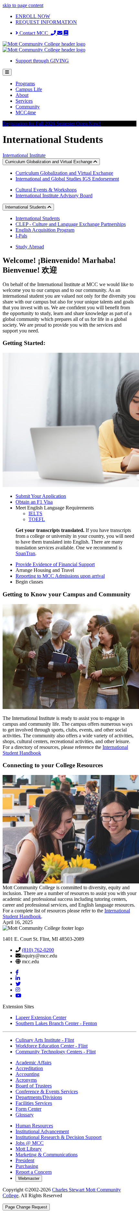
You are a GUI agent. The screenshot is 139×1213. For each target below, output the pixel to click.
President (25, 1160)
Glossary (25, 1114)
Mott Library (29, 1149)
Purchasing (27, 1166)
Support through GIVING (42, 60)
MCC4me (26, 112)
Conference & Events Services (47, 1091)
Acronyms (26, 1080)
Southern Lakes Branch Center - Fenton (56, 1023)
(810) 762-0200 (38, 950)
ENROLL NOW (33, 16)
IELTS (35, 513)
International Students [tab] (26, 207)
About (22, 95)
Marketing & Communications (47, 1154)
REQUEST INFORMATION (46, 22)
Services (24, 101)
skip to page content (23, 5)
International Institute (24, 155)
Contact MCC (34, 33)
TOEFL (36, 519)
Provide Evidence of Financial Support (55, 564)
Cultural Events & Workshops (46, 189)
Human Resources (34, 1125)
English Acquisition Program (45, 230)
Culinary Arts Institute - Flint (45, 1040)
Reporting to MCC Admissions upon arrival (60, 576)
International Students (38, 218)
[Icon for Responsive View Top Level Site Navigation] (7, 72)
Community (28, 106)
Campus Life (29, 89)
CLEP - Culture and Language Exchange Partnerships (71, 224)
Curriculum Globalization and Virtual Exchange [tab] (49, 161)
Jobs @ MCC (30, 1143)
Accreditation (29, 1068)
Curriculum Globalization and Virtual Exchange (64, 173)
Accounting (27, 1074)
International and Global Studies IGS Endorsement (67, 179)
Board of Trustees (34, 1085)
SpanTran (25, 553)
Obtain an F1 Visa (34, 502)
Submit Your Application (41, 496)
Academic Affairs (33, 1062)
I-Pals (21, 235)
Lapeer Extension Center (41, 1017)
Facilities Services (34, 1103)
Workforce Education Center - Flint (52, 1046)
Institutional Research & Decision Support (59, 1137)
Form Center (28, 1109)
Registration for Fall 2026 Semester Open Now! (52, 123)
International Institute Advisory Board (54, 195)
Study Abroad (30, 246)
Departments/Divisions (39, 1097)
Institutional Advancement (42, 1131)
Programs (25, 83)
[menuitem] (76, 84)
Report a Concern (34, 1172)
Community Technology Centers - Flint (56, 1051)
